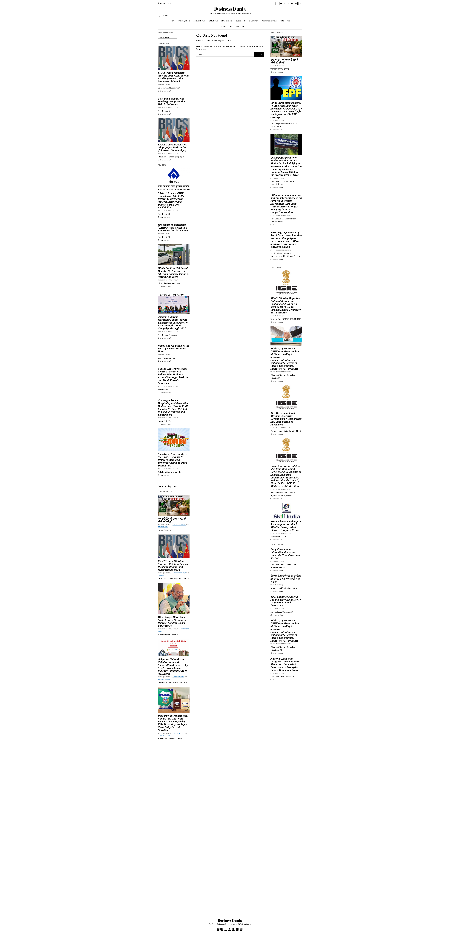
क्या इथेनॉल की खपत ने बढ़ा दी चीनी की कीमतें (171, 520)
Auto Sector (285, 21)
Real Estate (221, 26)
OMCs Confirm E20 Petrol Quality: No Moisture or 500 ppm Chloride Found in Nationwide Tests (173, 272)
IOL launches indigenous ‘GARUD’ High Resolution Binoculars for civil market (173, 227)
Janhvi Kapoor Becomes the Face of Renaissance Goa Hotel (173, 348)
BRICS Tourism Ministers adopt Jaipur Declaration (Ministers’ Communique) (172, 147)
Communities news (269, 21)
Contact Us (239, 26)
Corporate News (178, 677)
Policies (238, 21)
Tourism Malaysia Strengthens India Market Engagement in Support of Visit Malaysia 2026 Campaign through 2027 (173, 322)
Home (169, 3)
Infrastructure (226, 21)
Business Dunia (230, 9)
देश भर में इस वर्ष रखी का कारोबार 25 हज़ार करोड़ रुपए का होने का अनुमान (285, 578)
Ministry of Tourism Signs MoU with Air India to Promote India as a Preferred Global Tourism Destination (172, 460)
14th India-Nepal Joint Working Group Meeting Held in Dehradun (171, 101)
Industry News (184, 21)
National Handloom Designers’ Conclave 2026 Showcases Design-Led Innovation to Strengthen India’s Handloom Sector (284, 664)
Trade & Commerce (251, 21)
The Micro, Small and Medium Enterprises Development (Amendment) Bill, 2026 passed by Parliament (286, 419)
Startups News (199, 21)
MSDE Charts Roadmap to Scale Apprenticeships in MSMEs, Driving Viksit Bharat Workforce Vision (285, 525)
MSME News (213, 21)
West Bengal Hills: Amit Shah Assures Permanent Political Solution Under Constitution (172, 621)
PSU (230, 26)
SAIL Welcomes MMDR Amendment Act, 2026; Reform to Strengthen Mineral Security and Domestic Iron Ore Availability (171, 200)
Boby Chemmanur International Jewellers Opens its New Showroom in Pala (285, 553)
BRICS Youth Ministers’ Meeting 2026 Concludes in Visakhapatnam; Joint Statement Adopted (173, 77)
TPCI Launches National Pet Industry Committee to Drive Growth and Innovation (285, 601)
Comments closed (165, 91)
